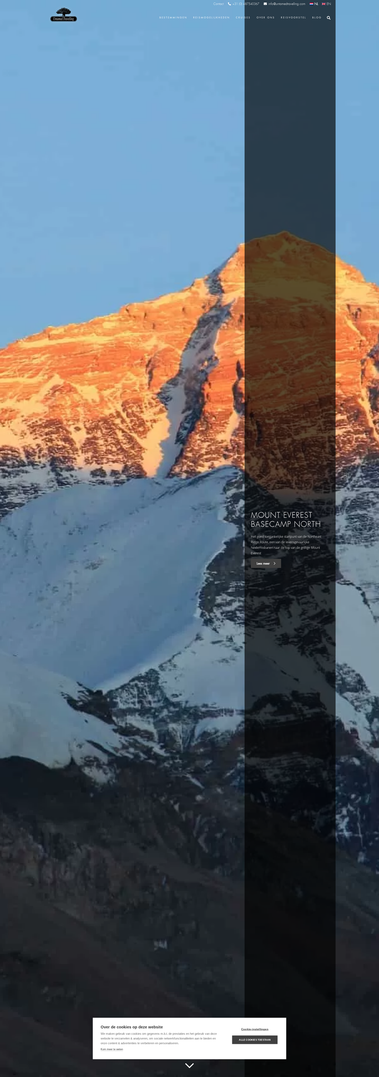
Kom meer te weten (112, 1049)
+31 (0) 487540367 (246, 4)
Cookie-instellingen (254, 1029)
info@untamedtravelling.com (286, 4)
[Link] (63, 15)
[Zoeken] (329, 17)
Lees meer (264, 563)
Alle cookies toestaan (255, 1039)
